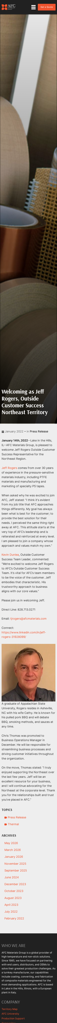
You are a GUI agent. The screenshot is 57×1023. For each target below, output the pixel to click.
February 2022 (14, 918)
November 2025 (15, 863)
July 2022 (11, 911)
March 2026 (12, 850)
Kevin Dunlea (10, 554)
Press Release (39, 431)
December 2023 (15, 884)
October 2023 (13, 891)
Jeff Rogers (9, 468)
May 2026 (11, 843)
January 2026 (13, 856)
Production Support (13, 1018)
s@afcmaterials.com (33, 618)
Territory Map (10, 1009)
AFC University (10, 1013)
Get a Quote (47, 7)
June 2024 (11, 877)
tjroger (14, 618)
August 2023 (13, 898)
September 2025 (15, 870)
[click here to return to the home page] (8, 7)
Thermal (13, 824)
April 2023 (11, 904)
